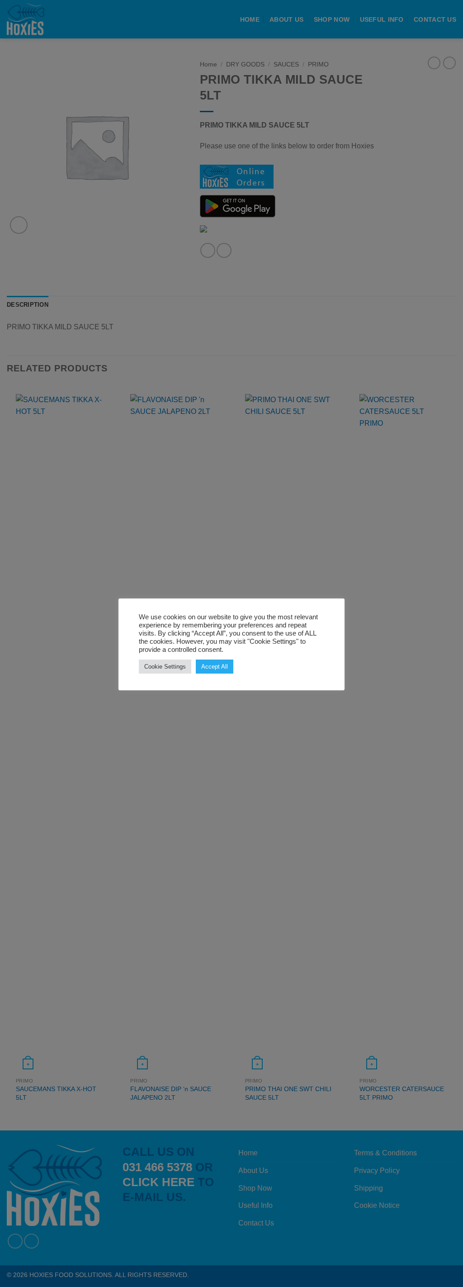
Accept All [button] (214, 666)
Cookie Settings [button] (165, 666)
